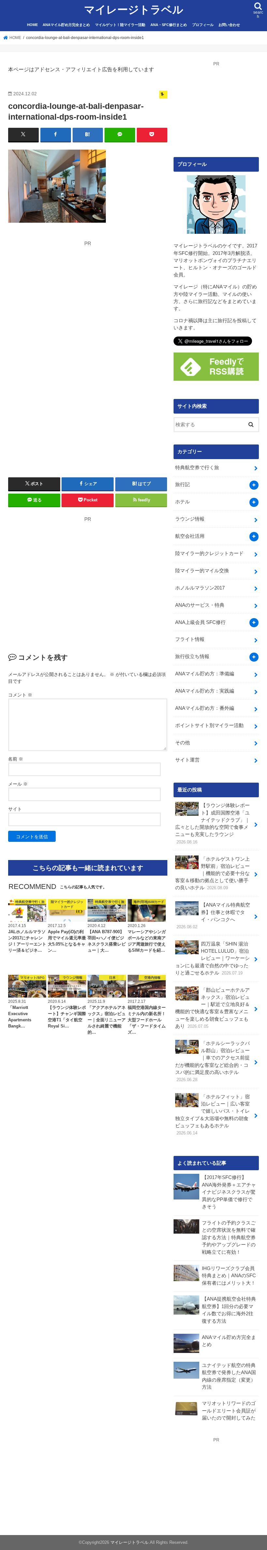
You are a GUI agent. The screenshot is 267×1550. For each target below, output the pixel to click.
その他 (182, 742)
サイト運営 (187, 759)
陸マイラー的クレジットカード (209, 553)
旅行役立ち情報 (192, 656)
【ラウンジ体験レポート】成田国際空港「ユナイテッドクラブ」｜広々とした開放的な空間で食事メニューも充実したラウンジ (212, 823)
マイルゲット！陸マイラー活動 (120, 25)
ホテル (182, 501)
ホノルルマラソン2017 (200, 587)
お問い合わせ (229, 25)
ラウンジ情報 (189, 519)
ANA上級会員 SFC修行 (200, 622)
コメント (20, 694)
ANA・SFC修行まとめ (168, 25)
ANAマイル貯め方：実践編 (204, 691)
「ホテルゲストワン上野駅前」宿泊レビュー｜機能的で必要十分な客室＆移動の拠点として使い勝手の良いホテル (212, 873)
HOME (32, 25)
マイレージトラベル (133, 10)
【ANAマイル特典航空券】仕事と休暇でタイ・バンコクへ (213, 915)
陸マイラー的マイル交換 (202, 570)
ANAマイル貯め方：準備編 (204, 673)
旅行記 (182, 484)
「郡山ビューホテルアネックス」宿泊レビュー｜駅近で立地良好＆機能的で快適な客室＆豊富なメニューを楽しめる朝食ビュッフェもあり (212, 1008)
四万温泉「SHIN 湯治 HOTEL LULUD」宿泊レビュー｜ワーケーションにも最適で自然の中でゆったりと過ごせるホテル (212, 958)
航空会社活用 (189, 536)
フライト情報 (189, 639)
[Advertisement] (69, 292)
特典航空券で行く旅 (197, 467)
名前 (15, 759)
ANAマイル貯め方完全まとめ (66, 25)
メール (18, 784)
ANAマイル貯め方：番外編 (204, 708)
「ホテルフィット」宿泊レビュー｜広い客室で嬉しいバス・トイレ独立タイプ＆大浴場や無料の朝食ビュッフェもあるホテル (212, 1114)
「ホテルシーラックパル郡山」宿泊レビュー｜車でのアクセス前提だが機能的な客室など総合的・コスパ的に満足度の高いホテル (212, 1061)
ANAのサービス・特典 (199, 605)
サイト (15, 809)
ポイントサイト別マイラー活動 (209, 725)
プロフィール (203, 25)
